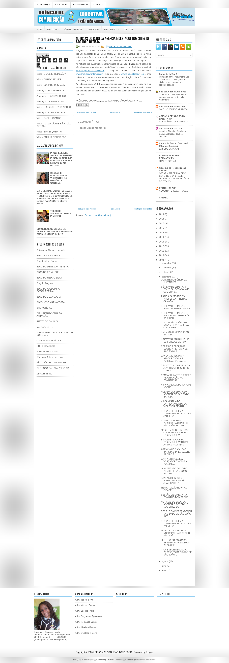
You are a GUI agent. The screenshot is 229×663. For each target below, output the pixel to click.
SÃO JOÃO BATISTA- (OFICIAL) (53, 368)
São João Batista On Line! (172, 106)
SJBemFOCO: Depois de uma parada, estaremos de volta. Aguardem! (172, 97)
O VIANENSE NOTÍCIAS (49, 340)
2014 (161, 237)
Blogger (149, 652)
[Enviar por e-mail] (77, 105)
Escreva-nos (53, 29)
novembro (167, 267)
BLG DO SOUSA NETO (48, 255)
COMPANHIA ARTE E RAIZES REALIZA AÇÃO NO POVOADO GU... (176, 377)
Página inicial (115, 112)
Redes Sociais (111, 29)
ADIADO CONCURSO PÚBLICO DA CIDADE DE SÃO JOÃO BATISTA (175, 423)
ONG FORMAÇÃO (46, 346)
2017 (161, 223)
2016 (161, 228)
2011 (161, 251)
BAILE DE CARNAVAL (169, 149)
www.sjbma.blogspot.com (132, 74)
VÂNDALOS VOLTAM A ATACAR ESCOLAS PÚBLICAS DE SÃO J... (174, 358)
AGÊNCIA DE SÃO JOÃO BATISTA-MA (172, 117)
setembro (166, 276)
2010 (161, 255)
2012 (161, 246)
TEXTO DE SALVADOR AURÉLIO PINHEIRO (61, 213)
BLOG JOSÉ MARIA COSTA (51, 302)
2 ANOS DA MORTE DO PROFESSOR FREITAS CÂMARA (174, 299)
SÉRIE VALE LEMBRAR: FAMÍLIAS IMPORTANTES (175, 307)
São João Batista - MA (170, 128)
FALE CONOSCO (80, 5)
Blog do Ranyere (45, 283)
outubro (166, 272)
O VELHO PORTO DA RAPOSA (173, 109)
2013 (161, 241)
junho (165, 570)
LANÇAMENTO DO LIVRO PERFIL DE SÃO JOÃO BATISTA (174, 471)
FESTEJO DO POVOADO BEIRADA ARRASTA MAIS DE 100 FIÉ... (175, 542)
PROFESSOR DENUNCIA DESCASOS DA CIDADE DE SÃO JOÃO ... (176, 552)
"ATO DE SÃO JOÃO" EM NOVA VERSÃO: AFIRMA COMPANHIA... (175, 325)
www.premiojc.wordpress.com (89, 74)
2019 (161, 214)
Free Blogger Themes (125, 659)
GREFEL (163, 197)
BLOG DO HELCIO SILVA (49, 277)
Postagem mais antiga (143, 112)
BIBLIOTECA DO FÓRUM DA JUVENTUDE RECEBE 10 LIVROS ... (175, 368)
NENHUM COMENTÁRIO (120, 46)
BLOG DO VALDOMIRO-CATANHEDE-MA (49, 290)
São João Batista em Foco (50, 357)
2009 (161, 260)
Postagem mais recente (86, 112)
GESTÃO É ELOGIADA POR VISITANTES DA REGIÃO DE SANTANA (58, 178)
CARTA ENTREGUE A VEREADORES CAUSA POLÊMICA (174, 461)
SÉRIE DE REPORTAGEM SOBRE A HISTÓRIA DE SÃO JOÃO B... (174, 349)
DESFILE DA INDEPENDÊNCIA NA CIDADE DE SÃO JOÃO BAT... (176, 514)
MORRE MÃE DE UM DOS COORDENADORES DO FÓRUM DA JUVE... (174, 432)
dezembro (167, 263)
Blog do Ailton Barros (47, 261)
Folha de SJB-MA (168, 74)
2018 (161, 219)
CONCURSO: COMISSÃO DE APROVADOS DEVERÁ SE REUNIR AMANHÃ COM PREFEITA (55, 231)
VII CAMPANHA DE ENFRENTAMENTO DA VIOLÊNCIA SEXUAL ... (174, 404)
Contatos (128, 29)
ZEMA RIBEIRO (44, 373)
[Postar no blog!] (80, 105)
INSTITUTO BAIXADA (48, 321)
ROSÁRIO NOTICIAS (47, 351)
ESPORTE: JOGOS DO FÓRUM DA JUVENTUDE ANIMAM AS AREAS (175, 442)
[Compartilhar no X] (83, 105)
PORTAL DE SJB (167, 188)
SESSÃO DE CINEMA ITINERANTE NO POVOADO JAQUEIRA (176, 413)
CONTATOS (99, 5)
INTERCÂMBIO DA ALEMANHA (173, 122)
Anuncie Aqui (93, 29)
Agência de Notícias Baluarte (51, 250)
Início (39, 29)
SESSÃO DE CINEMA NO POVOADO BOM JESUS (174, 496)
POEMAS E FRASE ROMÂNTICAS (169, 157)
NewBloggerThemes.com (145, 659)
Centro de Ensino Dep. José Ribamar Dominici (173, 144)
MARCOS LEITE (45, 327)
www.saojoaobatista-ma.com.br (90, 70)
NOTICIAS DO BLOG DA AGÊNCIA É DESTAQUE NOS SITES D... (174, 504)
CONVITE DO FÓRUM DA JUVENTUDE (174, 281)
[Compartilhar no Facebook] (87, 105)
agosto (165, 561)
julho (164, 566)
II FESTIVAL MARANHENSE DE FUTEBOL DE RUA (175, 340)
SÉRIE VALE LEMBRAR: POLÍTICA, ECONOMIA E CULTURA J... (175, 289)
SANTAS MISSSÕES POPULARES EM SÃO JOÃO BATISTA (173, 480)
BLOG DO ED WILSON (48, 272)
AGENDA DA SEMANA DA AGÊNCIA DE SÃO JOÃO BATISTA (175, 394)
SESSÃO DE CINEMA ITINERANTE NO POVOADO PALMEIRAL (176, 523)
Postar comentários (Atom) (98, 215)
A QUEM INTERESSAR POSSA (173, 191)
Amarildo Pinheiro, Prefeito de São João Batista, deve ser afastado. (172, 134)
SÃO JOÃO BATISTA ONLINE (51, 362)
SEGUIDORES (61, 5)
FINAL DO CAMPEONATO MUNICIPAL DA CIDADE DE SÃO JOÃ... (176, 533)
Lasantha (110, 659)
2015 (161, 232)
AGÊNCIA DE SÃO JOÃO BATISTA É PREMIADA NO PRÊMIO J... (175, 452)
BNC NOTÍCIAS (44, 308)
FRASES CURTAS (167, 161)
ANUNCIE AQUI (43, 5)
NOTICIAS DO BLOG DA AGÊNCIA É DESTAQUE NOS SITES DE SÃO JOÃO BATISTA (112, 40)
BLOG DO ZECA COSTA (49, 297)
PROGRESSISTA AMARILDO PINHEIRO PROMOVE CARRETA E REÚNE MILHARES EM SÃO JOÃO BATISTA (61, 159)
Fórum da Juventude (73, 29)
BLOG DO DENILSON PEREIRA (53, 266)
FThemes (86, 659)
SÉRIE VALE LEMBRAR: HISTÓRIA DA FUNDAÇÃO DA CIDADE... (175, 315)
